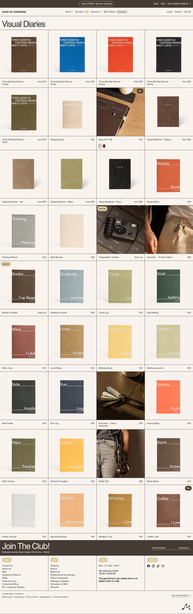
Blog (156, 3)
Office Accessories (59, 578)
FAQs (4, 578)
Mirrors (53, 569)
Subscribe (183, 548)
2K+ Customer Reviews (13, 587)
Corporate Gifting (10, 584)
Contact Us (7, 565)
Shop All (54, 587)
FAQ (163, 3)
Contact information (60, 597)
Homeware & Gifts (58, 584)
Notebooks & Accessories (62, 575)
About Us (6, 569)
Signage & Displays (59, 581)
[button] (178, 12)
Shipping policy (46, 597)
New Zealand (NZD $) (178, 3)
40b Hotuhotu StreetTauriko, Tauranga (108, 572)
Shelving (54, 565)
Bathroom (55, 571)
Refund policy (7, 597)
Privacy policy (19, 597)
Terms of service (32, 597)
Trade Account (9, 581)
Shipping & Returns (11, 575)
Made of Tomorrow (16, 594)
